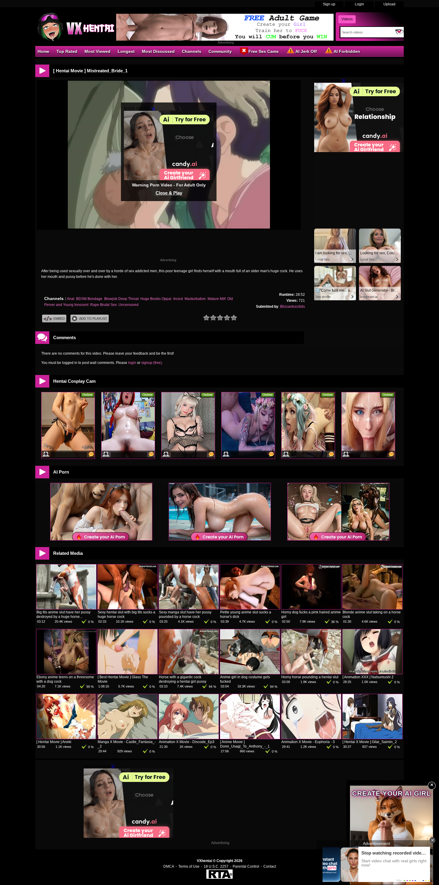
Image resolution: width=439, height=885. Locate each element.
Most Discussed (158, 51)
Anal (70, 299)
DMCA (168, 866)
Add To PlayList (93, 318)
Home (43, 51)
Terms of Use (188, 866)
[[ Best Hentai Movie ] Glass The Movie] (127, 673)
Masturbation (195, 299)
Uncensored (129, 305)
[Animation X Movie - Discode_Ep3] (189, 738)
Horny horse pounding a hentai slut (309, 677)
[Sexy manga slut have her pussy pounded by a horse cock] (189, 608)
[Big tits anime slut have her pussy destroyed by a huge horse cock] (66, 608)
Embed (59, 318)
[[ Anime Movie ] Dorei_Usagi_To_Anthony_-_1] (250, 738)
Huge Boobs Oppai (155, 299)
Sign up (329, 4)
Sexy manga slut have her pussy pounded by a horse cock (185, 614)
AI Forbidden (347, 51)
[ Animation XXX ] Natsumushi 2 (368, 677)
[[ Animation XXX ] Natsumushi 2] (372, 673)
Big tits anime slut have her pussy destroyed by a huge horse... (63, 614)
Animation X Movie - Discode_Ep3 (186, 742)
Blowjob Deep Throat (121, 299)
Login (359, 4)
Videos (347, 19)
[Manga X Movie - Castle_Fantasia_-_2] (127, 738)
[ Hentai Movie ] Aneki (53, 742)
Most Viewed (97, 51)
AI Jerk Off (306, 51)
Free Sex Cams (263, 51)
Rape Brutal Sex (103, 305)
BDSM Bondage (89, 299)
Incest (178, 299)
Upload (389, 4)
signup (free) (151, 363)
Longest (126, 51)
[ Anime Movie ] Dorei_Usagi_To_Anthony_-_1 (245, 744)
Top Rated (66, 51)
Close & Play (169, 192)
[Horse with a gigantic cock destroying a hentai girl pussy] (189, 673)
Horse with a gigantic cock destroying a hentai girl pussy (182, 679)
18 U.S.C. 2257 (216, 866)
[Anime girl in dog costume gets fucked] (250, 673)
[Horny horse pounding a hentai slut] (311, 673)
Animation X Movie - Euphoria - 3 (308, 742)
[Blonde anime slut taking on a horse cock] (372, 608)
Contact (269, 866)
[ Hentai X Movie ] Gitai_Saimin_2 (370, 742)
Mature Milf (216, 299)
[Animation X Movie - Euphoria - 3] (311, 738)
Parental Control (246, 866)
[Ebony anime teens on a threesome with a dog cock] (66, 673)
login (132, 363)
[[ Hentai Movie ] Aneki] (66, 738)
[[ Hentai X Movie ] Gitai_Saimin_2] (372, 738)
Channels (191, 51)
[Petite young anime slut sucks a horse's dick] (250, 608)
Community (220, 51)
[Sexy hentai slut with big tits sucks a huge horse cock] (127, 608)
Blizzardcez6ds (292, 306)
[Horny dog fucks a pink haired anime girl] (311, 608)
